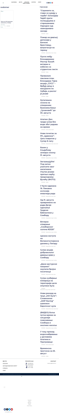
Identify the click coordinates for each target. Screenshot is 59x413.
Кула (2, 27)
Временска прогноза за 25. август (47, 351)
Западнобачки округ (10, 366)
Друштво (3, 24)
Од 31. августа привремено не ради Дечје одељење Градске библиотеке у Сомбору (48, 207)
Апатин (5, 363)
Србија (5, 368)
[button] (54, 2)
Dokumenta (18, 374)
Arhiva (16, 374)
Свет (4, 370)
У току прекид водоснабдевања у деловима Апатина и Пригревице (48, 337)
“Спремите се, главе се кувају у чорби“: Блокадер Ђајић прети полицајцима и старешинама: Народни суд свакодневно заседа (49, 20)
